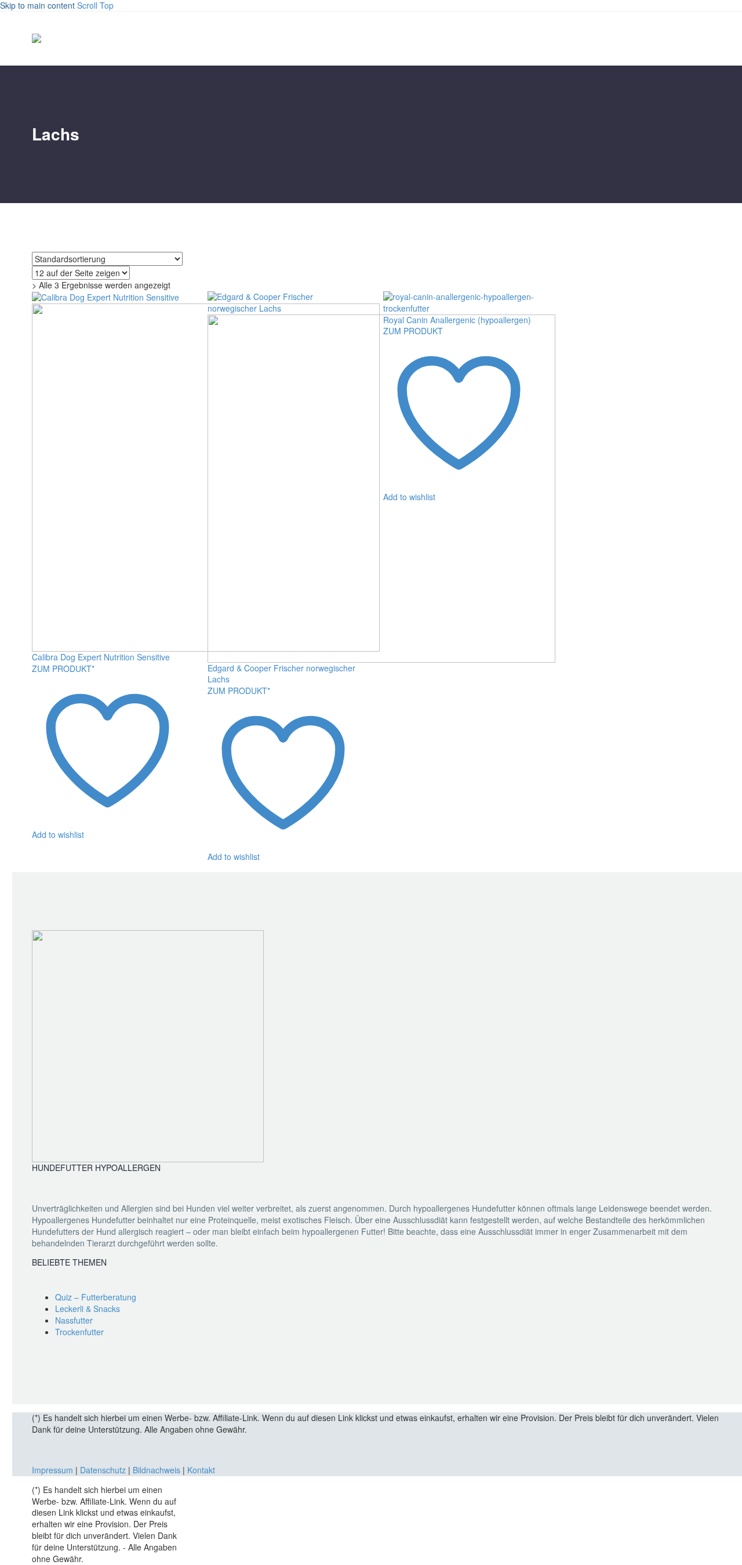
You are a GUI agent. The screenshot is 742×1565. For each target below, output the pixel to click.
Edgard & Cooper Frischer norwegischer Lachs (281, 673)
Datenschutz (104, 1470)
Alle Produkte (556, 39)
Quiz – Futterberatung (95, 1297)
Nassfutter (586, 39)
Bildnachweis (156, 1470)
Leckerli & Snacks (87, 1308)
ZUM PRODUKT (413, 331)
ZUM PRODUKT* (63, 668)
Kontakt (201, 1470)
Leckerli (676, 39)
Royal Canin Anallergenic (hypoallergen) (457, 320)
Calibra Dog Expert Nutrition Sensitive (101, 657)
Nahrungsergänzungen (646, 39)
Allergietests (707, 39)
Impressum (52, 1470)
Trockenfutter (616, 39)
